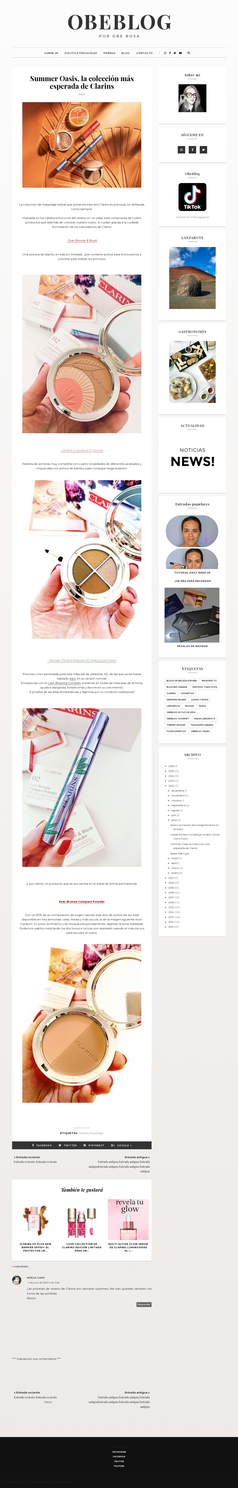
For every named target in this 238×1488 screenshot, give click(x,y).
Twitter (70, 1145)
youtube (119, 1466)
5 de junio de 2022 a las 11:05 (43, 1282)
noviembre (178, 795)
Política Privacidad (81, 53)
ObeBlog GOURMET (178, 718)
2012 (171, 921)
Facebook (44, 1145)
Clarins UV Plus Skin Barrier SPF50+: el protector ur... (35, 1247)
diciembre (178, 790)
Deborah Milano (176, 699)
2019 (171, 887)
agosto (176, 810)
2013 (171, 917)
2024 (171, 775)
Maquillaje (96, 1133)
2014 (171, 912)
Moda (202, 706)
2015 (171, 907)
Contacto (144, 53)
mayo (175, 858)
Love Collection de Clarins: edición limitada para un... (82, 1247)
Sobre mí (51, 53)
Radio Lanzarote (204, 718)
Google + (124, 1145)
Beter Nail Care (180, 853)
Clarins (83, 1133)
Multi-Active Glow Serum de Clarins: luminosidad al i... (128, 1247)
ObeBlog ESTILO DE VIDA (181, 712)
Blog (126, 53)
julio (174, 815)
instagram (119, 1451)
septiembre (178, 805)
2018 (171, 892)
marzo (175, 867)
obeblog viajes (200, 731)
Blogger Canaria (177, 687)
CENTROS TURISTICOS (204, 687)
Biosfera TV (209, 680)
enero (175, 872)
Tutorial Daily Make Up (192, 572)
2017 (171, 897)
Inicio (48, 1402)
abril (174, 863)
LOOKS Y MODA (199, 699)
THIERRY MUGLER (176, 725)
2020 (171, 882)
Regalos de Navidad (192, 646)
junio (174, 820)
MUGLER (189, 706)
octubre (176, 800)
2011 (170, 926)
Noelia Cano (36, 1277)
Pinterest (96, 1145)
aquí (72, 678)
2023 (171, 780)
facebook (119, 1456)
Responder (144, 1304)
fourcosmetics (176, 731)
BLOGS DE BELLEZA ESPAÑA (182, 680)
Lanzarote (173, 706)
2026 (171, 766)
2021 (171, 877)
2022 (171, 785)
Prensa (109, 53)
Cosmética (187, 693)
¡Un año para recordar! (193, 581)
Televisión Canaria (201, 725)
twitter (119, 1461)
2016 (171, 902)
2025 (171, 771)
